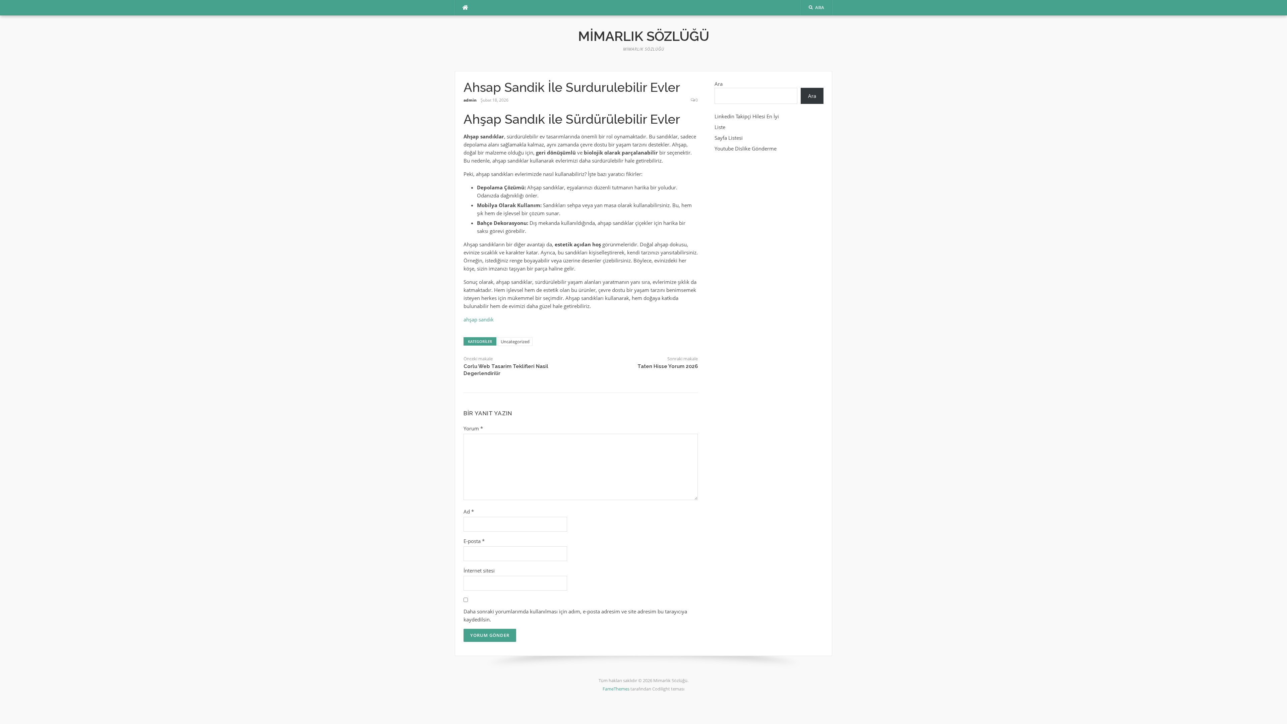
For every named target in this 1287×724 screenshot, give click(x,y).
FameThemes (616, 689)
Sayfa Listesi (729, 137)
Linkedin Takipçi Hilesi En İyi (747, 116)
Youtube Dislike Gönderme (746, 148)
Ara (719, 83)
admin (470, 100)
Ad (469, 511)
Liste (720, 127)
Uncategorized (515, 342)
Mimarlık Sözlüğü (643, 36)
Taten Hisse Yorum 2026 (667, 366)
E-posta (474, 541)
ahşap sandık (479, 319)
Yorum (473, 428)
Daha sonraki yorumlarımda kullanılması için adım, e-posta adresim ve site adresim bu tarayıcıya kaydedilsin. (575, 615)
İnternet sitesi (479, 570)
